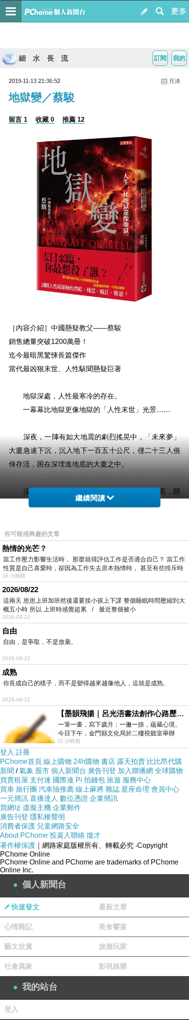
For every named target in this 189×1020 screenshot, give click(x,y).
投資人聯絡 (67, 835)
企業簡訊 (104, 798)
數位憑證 (74, 798)
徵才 (94, 835)
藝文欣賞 (18, 946)
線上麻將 (90, 789)
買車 (7, 789)
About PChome (24, 835)
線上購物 (58, 761)
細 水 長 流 (43, 58)
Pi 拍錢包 (90, 780)
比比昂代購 (164, 761)
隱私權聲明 (47, 817)
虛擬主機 (37, 807)
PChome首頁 (21, 761)
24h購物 (86, 761)
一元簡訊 (14, 798)
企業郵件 (67, 807)
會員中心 (165, 789)
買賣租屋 (14, 780)
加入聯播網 (135, 770)
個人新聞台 (68, 770)
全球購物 (169, 770)
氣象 (26, 770)
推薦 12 (73, 119)
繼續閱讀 (90, 498)
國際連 (63, 780)
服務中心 (137, 780)
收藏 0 (45, 119)
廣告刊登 (102, 770)
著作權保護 (17, 845)
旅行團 (26, 789)
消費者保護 (17, 826)
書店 (108, 761)
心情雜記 (18, 926)
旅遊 (114, 780)
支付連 (40, 780)
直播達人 (44, 798)
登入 (7, 752)
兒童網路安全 (58, 826)
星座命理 (135, 789)
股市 (42, 770)
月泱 (174, 81)
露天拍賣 (131, 761)
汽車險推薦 (56, 789)
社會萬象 (18, 966)
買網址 (10, 807)
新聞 (7, 770)
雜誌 (112, 789)
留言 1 (18, 119)
